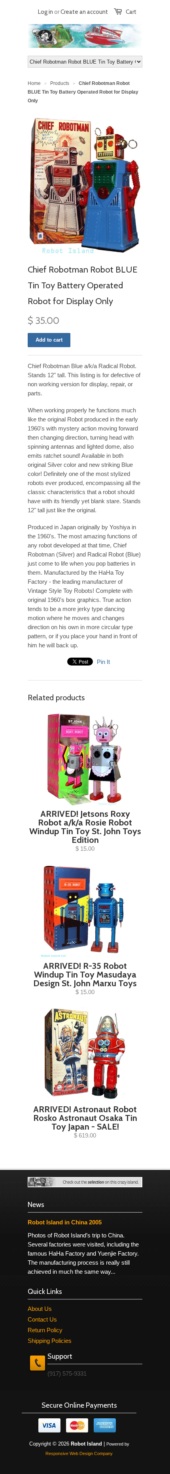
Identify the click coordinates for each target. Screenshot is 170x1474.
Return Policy (45, 1330)
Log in (45, 11)
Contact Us (42, 1319)
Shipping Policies (50, 1340)
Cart (131, 11)
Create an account (84, 11)
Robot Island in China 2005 (65, 1222)
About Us (40, 1308)
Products (59, 83)
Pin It (103, 661)
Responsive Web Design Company (79, 1453)
